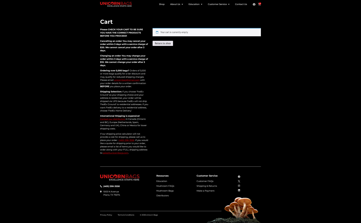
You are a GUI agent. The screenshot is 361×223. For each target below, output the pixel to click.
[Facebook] (239, 176)
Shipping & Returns (207, 186)
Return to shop (163, 43)
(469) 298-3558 (126, 140)
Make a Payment (205, 191)
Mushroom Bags (165, 191)
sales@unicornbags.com (115, 153)
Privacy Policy (106, 215)
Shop (162, 4)
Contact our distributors (112, 119)
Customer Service (217, 4)
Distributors (162, 195)
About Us (175, 4)
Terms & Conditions (126, 215)
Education (194, 4)
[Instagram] (239, 185)
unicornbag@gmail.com (127, 80)
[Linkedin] (239, 190)
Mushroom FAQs (165, 186)
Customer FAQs (205, 181)
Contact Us (241, 4)
